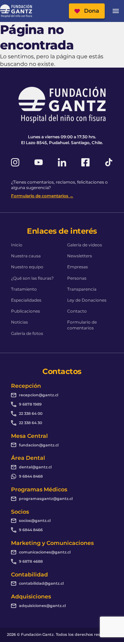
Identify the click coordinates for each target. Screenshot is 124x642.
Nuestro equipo (27, 266)
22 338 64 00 (30, 413)
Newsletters (79, 255)
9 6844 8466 (31, 529)
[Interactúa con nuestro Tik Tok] (109, 162)
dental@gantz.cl (35, 467)
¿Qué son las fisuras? (32, 278)
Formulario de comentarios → (42, 195)
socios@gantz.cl (35, 520)
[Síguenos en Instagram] (15, 162)
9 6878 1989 (30, 404)
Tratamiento (24, 289)
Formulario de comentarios (82, 324)
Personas (76, 278)
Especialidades (26, 300)
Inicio (16, 244)
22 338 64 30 (30, 422)
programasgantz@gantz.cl (46, 498)
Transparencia (81, 289)
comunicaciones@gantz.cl (45, 552)
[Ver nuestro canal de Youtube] (38, 162)
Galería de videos (84, 244)
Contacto (77, 311)
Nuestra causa (26, 255)
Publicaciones (25, 311)
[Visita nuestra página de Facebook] (85, 162)
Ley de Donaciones (86, 300)
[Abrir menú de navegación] (115, 11)
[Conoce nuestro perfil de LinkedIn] (62, 162)
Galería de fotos (27, 333)
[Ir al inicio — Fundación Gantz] (16, 11)
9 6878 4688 (31, 561)
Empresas (77, 266)
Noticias (19, 322)
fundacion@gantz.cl (39, 445)
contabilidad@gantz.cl (41, 583)
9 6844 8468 (31, 476)
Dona (91, 11)
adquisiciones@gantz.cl (42, 605)
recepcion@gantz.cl (38, 395)
